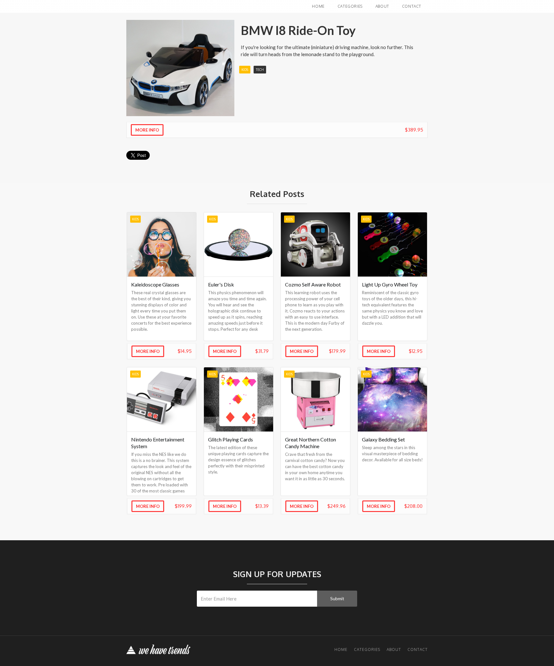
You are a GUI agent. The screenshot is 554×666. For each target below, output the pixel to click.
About (382, 6)
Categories (350, 6)
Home (318, 6)
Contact (411, 6)
